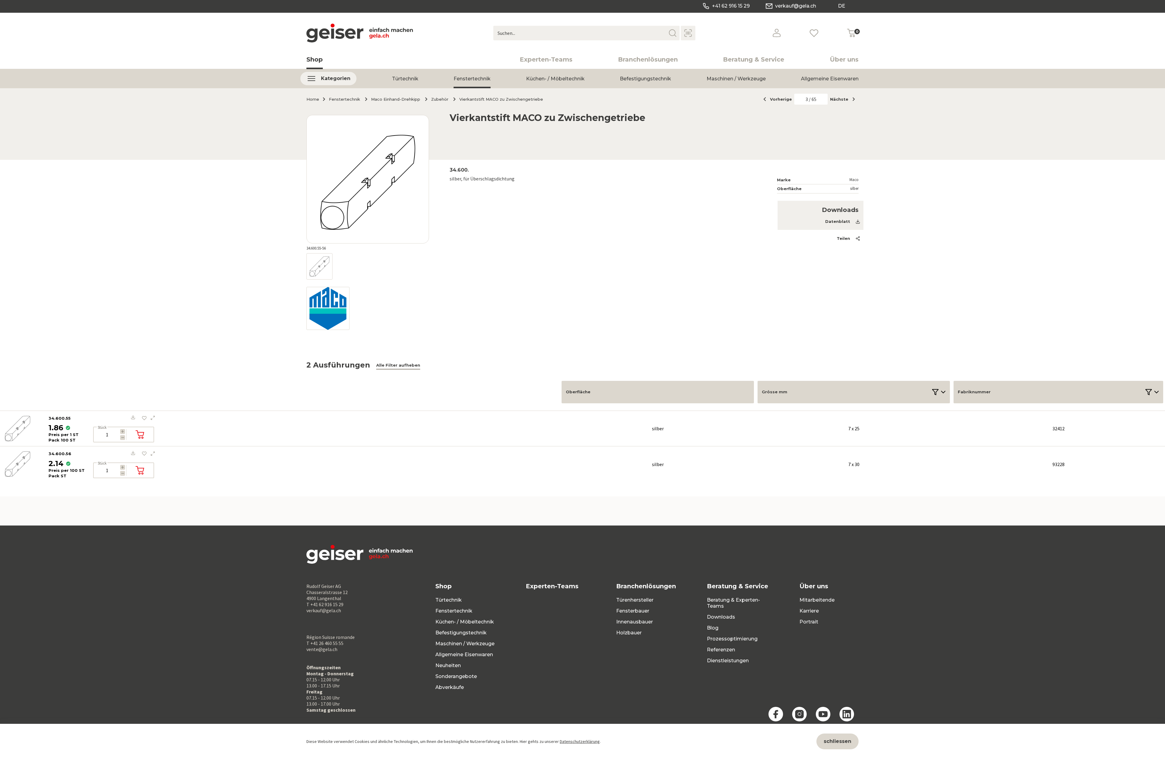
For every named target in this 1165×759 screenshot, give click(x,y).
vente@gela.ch (321, 649)
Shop (314, 59)
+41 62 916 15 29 (731, 6)
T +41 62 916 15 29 (324, 604)
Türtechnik (405, 79)
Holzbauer (629, 633)
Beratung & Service (753, 59)
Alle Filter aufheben (398, 365)
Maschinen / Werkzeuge (736, 79)
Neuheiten (448, 665)
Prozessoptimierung (732, 639)
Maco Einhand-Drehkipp (395, 99)
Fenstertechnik (472, 79)
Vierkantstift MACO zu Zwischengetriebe (501, 99)
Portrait (808, 622)
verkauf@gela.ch (795, 6)
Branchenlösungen (648, 59)
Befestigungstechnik (645, 79)
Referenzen (721, 650)
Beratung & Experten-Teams (733, 603)
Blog (712, 628)
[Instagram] (799, 714)
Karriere (809, 611)
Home (312, 99)
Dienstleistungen (728, 660)
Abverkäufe (449, 687)
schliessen (837, 741)
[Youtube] (823, 714)
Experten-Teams (546, 59)
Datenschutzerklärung (580, 741)
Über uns (844, 59)
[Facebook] (775, 714)
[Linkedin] (846, 714)
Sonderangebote (456, 676)
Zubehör (439, 99)
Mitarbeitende (817, 600)
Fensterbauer (632, 611)
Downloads (721, 617)
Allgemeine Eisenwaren (830, 79)
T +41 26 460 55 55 (324, 643)
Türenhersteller (634, 600)
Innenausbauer (634, 622)
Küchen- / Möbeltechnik (555, 79)
